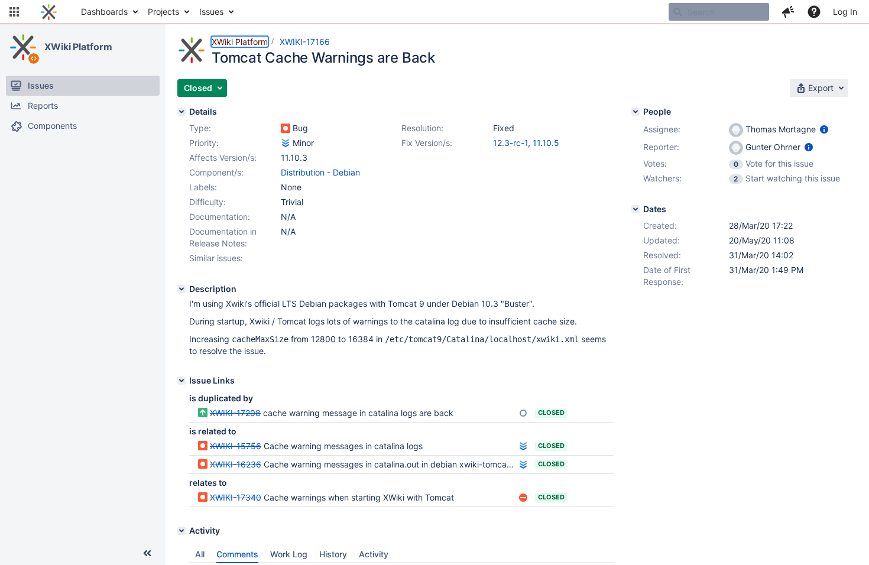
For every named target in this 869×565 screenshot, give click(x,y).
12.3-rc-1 (510, 143)
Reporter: (661, 147)
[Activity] (181, 531)
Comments (237, 554)
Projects (163, 12)
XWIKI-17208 (235, 413)
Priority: (204, 143)
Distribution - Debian (320, 172)
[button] (14, 12)
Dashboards (104, 12)
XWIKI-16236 (235, 464)
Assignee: (661, 129)
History (333, 554)
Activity (373, 554)
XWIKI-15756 (235, 446)
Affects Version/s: (223, 157)
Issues (211, 12)
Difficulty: (207, 202)
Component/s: (216, 172)
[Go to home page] (48, 12)
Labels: (203, 187)
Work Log (288, 554)
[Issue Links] (181, 380)
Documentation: (219, 217)
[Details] (181, 112)
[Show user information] (824, 129)
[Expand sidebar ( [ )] (147, 553)
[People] (635, 112)
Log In (845, 12)
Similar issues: (216, 258)
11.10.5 (546, 143)
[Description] (181, 289)
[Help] (814, 12)
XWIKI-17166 (305, 42)
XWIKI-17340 (235, 497)
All (200, 554)
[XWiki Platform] (23, 47)
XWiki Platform (78, 46)
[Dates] (635, 209)
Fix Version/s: (426, 143)
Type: (200, 128)
